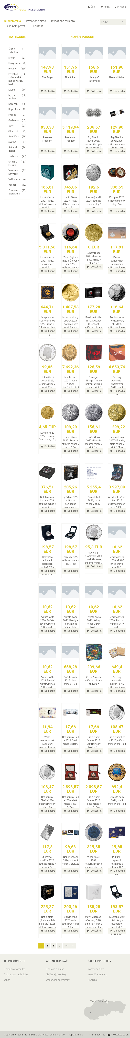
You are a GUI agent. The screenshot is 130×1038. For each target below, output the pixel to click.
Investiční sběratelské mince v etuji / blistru (17, 79)
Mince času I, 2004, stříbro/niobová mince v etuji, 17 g (93, 864)
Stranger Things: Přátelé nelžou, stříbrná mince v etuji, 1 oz (93, 384)
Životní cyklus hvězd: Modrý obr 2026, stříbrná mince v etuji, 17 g (116, 324)
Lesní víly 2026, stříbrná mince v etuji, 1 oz (70, 560)
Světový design (17, 149)
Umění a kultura (17, 163)
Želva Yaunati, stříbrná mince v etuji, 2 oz (93, 680)
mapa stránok (75, 1034)
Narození (17, 104)
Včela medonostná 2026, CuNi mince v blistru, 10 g (47, 744)
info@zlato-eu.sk (119, 1034)
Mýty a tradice (17, 97)
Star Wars (17, 136)
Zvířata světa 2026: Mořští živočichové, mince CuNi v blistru (117, 564)
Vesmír (17, 184)
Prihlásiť (121, 6)
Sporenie (92, 980)
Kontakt (38, 26)
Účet (92, 6)
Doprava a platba (55, 969)
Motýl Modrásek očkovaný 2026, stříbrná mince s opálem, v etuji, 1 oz (93, 924)
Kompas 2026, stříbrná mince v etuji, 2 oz (116, 200)
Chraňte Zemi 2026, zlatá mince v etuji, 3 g (117, 800)
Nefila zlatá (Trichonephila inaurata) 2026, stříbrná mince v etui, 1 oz (47, 924)
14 (66, 945)
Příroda (17, 114)
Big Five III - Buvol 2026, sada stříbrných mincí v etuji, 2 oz (93, 144)
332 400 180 (98, 1034)
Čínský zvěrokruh (17, 51)
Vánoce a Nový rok (17, 172)
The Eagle (47, 77)
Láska (17, 89)
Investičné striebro (63, 21)
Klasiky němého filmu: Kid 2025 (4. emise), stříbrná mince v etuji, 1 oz (93, 324)
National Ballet (117, 77)
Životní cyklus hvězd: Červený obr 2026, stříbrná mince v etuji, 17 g (70, 264)
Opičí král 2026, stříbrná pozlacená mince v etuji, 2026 (70, 504)
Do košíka (49, 91)
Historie (17, 68)
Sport (17, 125)
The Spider (70, 77)
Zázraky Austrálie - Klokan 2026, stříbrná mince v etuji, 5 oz (116, 684)
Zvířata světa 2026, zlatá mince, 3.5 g (71, 680)
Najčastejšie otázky (56, 974)
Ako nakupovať (16, 26)
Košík (106, 6)
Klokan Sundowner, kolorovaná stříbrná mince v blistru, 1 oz (116, 264)
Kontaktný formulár (14, 969)
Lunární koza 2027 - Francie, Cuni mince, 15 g (47, 436)
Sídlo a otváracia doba (16, 974)
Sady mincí (17, 120)
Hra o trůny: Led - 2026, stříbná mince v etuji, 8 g (117, 740)
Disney (17, 57)
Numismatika (12, 21)
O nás (7, 980)
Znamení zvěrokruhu (17, 192)
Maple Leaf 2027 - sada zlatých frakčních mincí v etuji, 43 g (70, 384)
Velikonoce (17, 179)
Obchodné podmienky (58, 980)
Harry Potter (17, 63)
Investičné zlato (36, 21)
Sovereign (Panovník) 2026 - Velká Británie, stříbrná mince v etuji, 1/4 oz (93, 559)
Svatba (17, 142)
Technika (17, 156)
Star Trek (17, 131)
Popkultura (17, 109)
